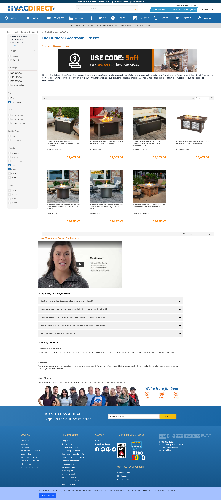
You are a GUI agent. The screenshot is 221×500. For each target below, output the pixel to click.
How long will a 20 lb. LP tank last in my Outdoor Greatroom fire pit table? (73, 325)
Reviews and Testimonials (31, 451)
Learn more (170, 490)
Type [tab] (10, 93)
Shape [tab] (10, 185)
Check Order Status (102, 444)
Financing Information (70, 461)
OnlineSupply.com (124, 479)
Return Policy (26, 454)
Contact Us (25, 440)
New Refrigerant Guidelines (72, 481)
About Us (24, 444)
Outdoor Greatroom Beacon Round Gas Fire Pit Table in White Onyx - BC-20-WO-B (106, 207)
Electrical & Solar (187, 18)
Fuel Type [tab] (12, 51)
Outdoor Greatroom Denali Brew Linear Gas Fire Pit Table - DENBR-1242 (192, 142)
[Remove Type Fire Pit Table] (10, 36)
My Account (99, 440)
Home (9, 32)
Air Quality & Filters (101, 18)
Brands (16, 32)
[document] (110, 493)
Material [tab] (11, 148)
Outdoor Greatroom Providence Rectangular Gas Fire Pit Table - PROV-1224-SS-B (63, 143)
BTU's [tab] (10, 110)
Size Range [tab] (12, 68)
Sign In (193, 6)
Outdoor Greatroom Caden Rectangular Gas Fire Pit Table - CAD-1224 (106, 142)
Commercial (79, 18)
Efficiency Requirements (71, 447)
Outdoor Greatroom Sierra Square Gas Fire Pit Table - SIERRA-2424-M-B (149, 206)
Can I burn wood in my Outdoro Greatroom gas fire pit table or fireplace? (72, 317)
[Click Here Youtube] (103, 449)
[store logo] (31, 8)
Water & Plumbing (165, 18)
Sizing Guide (182, 6)
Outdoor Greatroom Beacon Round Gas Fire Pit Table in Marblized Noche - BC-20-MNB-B (63, 207)
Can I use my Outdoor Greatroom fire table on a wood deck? (66, 301)
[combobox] (107, 8)
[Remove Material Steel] (10, 39)
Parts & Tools (207, 18)
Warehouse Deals (68, 467)
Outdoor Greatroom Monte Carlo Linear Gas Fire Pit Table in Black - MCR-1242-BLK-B (147, 143)
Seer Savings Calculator (71, 451)
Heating (35, 18)
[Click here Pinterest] (108, 449)
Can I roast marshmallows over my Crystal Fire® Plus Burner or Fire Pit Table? (74, 309)
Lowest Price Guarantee (30, 461)
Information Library (69, 477)
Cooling (13, 18)
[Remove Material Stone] (10, 42)
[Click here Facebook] (97, 449)
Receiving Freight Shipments (73, 457)
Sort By (191, 98)
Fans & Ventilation (123, 18)
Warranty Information (29, 457)
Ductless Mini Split (59, 18)
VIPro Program (67, 471)
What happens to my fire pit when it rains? (59, 333)
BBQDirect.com (123, 476)
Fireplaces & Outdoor (144, 18)
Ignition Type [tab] (13, 131)
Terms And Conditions (29, 467)
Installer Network (68, 474)
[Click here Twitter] (114, 449)
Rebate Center (67, 444)
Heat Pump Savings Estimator (73, 454)
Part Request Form (69, 464)
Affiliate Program (68, 484)
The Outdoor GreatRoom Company (32, 32)
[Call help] (147, 395)
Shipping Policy (27, 447)
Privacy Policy (26, 464)
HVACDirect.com (123, 473)
